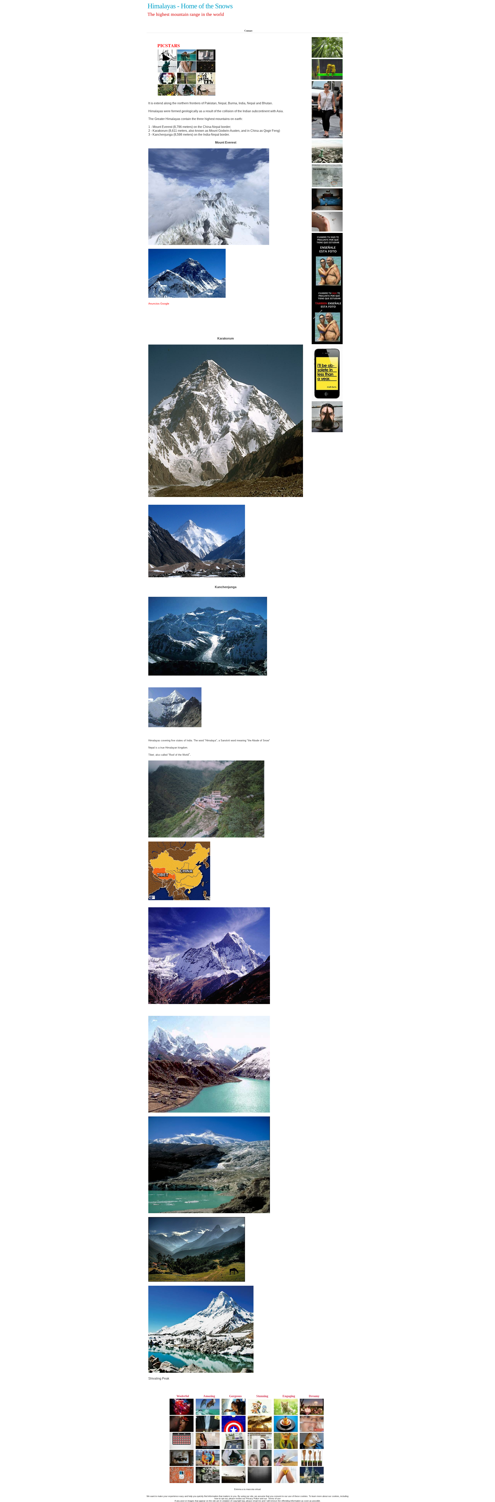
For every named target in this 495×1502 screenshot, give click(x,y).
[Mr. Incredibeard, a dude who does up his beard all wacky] (327, 432)
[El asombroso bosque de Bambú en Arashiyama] (327, 57)
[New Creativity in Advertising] (327, 231)
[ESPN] (327, 210)
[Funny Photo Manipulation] (327, 162)
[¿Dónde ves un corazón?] (327, 79)
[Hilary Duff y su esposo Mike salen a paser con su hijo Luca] (327, 138)
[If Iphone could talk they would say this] (327, 399)
